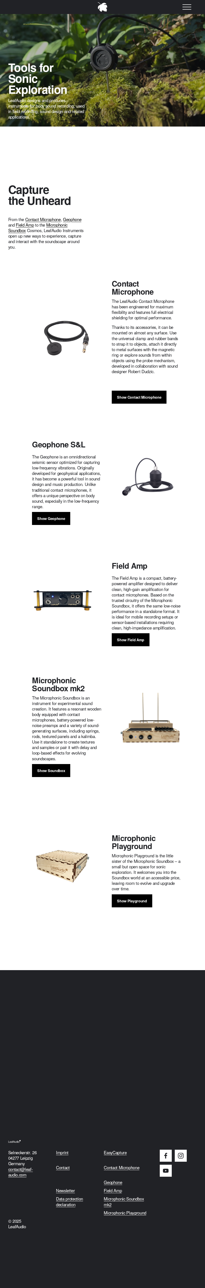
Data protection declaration (69, 1201)
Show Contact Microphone (139, 397)
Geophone (72, 219)
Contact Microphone (43, 219)
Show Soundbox (51, 770)
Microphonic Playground (125, 1212)
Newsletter (65, 1190)
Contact (63, 1167)
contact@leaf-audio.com (20, 1171)
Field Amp (25, 225)
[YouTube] (166, 1171)
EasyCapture (115, 1152)
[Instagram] (181, 1156)
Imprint (62, 1152)
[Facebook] (166, 1156)
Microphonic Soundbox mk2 (124, 1201)
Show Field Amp (130, 639)
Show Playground (132, 900)
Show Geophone (51, 518)
